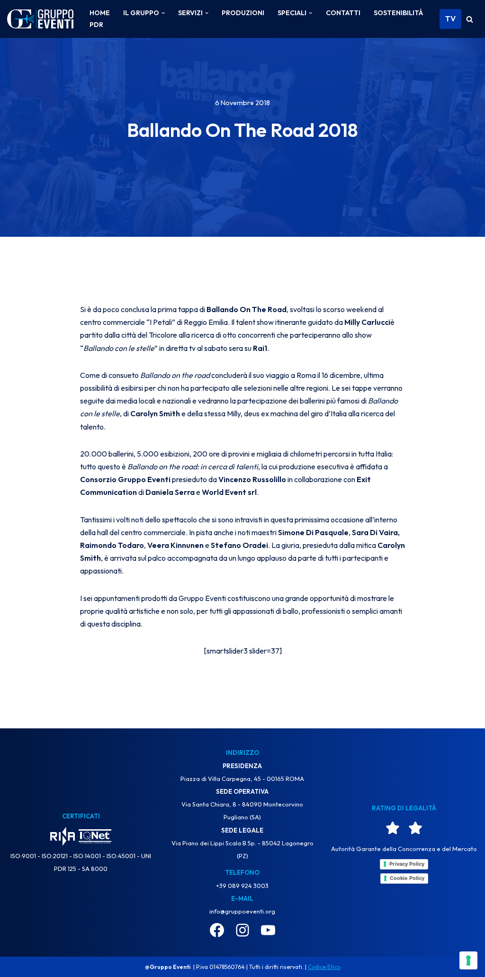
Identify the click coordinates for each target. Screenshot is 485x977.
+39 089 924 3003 (242, 885)
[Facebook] (216, 930)
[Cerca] (469, 19)
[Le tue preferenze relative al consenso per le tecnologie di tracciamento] (468, 960)
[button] (163, 13)
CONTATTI (343, 13)
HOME (100, 13)
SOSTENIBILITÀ (398, 13)
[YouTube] (268, 930)
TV (450, 18)
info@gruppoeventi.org (242, 911)
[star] (392, 827)
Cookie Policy (407, 878)
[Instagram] (242, 930)
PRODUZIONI (243, 13)
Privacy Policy (406, 863)
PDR (96, 24)
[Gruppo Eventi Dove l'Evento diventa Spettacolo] (40, 19)
